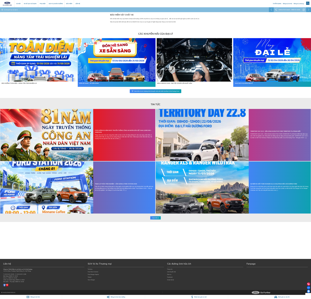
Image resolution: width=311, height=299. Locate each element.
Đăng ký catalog (299, 4)
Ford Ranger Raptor (93, 274)
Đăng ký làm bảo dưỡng (118, 297)
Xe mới (18, 3)
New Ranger (91, 280)
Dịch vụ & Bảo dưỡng (56, 3)
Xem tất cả (155, 218)
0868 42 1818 (19, 282)
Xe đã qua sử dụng (30, 3)
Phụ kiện (42, 3)
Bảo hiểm (69, 3)
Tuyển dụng (277, 4)
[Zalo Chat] (308, 287)
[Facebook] (308, 291)
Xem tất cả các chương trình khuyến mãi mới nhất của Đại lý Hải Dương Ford (156, 91)
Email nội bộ (170, 280)
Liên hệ (77, 3)
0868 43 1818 (13, 276)
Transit (89, 277)
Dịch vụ (169, 274)
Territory (90, 269)
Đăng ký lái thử (287, 4)
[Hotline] (308, 284)
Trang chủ (169, 269)
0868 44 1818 (12, 278)
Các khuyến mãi (171, 272)
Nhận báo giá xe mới (200, 297)
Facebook (170, 277)
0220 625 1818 (9, 274)
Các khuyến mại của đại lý (11, 10)
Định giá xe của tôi (284, 297)
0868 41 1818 (20, 280)
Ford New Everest (93, 272)
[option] (290, 9)
